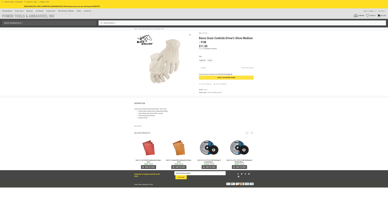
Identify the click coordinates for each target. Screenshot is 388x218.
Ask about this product (247, 68)
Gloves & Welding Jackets (214, 92)
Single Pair (202, 60)
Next (252, 133)
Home (135, 29)
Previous (247, 133)
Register (372, 11)
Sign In (365, 11)
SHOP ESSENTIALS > (13, 23)
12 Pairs (209, 60)
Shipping (201, 48)
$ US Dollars (381, 11)
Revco (205, 89)
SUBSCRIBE (181, 177)
